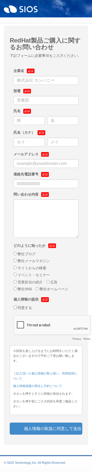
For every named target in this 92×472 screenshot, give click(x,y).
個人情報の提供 (26, 299)
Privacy (77, 338)
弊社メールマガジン (34, 261)
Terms (86, 338)
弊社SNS (25, 289)
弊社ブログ (27, 254)
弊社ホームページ (54, 289)
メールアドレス (26, 154)
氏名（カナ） (24, 132)
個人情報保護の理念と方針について (37, 386)
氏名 (17, 111)
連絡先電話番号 (26, 174)
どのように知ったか (30, 245)
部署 (17, 91)
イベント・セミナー (34, 275)
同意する (25, 308)
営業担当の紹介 (30, 282)
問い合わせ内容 (26, 194)
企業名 (19, 71)
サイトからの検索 (32, 268)
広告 (53, 282)
